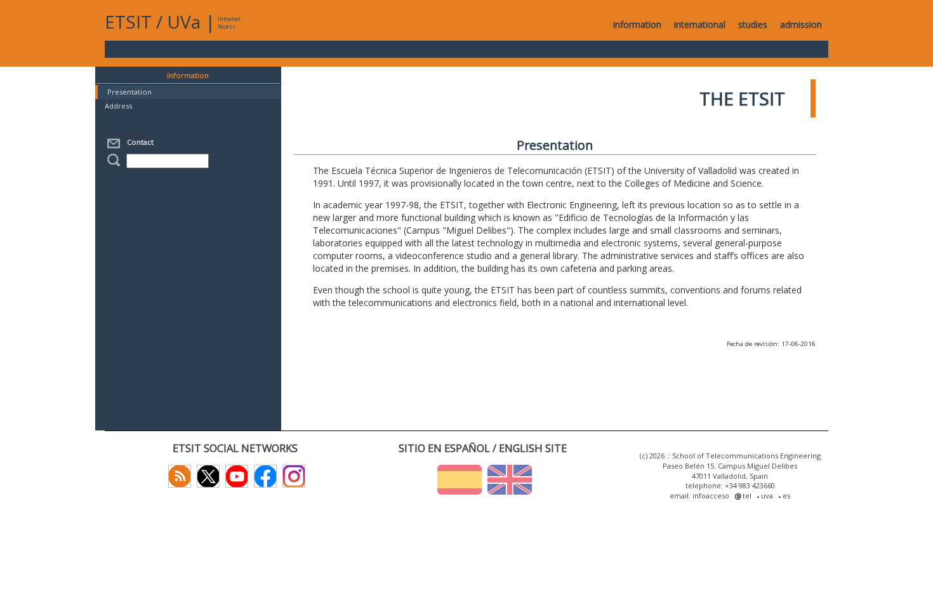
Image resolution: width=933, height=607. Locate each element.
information (637, 24)
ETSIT (128, 22)
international (699, 24)
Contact (138, 142)
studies (752, 24)
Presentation (129, 92)
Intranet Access (229, 22)
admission (801, 24)
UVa (184, 22)
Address (118, 105)
